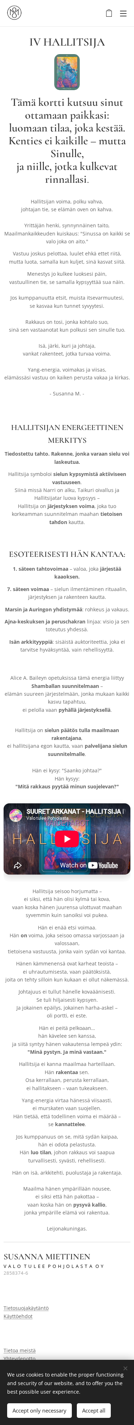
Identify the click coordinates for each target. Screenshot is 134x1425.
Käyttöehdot (18, 1316)
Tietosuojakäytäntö (26, 1308)
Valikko (123, 13)
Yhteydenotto (19, 1358)
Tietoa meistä (20, 1350)
